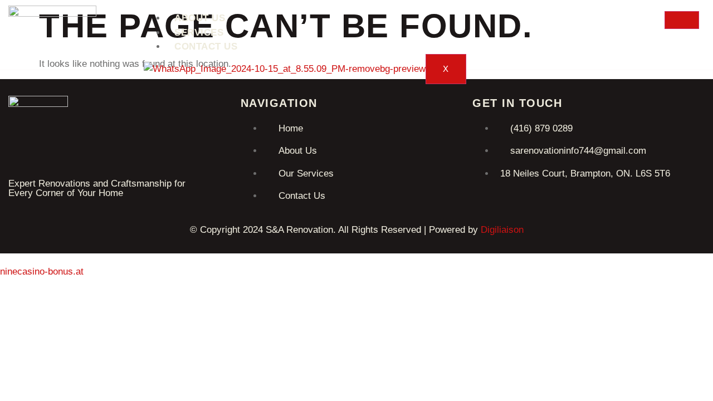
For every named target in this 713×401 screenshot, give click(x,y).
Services (198, 32)
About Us (199, 18)
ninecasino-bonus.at (42, 271)
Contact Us (205, 46)
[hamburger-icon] (682, 20)
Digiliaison (502, 229)
